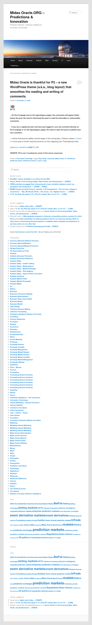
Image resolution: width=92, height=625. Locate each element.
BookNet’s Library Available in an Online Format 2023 (30, 179)
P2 (37, 147)
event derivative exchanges (69, 511)
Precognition (15, 463)
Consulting (14, 316)
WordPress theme (16, 161)
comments (50, 158)
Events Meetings (16, 339)
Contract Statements (17, 319)
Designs (13, 324)
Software (13, 483)
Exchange (13, 342)
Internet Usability (16, 405)
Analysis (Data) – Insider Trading (22, 263)
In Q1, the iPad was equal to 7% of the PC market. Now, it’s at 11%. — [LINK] (38, 194)
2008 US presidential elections (22, 504)
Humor (12, 395)
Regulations (14, 471)
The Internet (14, 491)
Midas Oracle (59, 158)
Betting (12, 289)
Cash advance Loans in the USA (26, 232)
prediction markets (48, 529)
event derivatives (57, 515)
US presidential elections (38, 537)
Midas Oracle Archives (18, 435)
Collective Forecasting (18, 311)
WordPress (24, 147)
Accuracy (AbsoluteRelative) (20, 243)
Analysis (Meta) (15, 284)
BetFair (58, 503)
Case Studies (15, 306)
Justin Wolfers (24, 525)
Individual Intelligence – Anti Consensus (25, 397)
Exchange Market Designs (19, 352)
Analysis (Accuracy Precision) (21, 256)
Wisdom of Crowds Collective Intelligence (25, 493)
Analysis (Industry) (17, 276)
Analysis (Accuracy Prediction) (21, 258)
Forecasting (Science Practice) (21, 375)
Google (34, 520)
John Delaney (14, 525)
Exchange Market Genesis (19, 354)
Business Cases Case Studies (21, 299)
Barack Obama (48, 504)
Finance (13, 370)
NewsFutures (57, 525)
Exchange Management (18, 349)
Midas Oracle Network (18, 438)
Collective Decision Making (20, 309)
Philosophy (14, 458)
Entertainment (15, 332)
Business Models (16, 301)
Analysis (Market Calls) (18, 278)
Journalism (14, 418)
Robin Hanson (65, 534)
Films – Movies (15, 367)
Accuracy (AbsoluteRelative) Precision (24, 246)
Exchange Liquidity (17, 347)
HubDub (41, 520)
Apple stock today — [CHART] (31, 206)
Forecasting (14, 372)
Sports (12, 486)
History (12, 392)
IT (62, 60)
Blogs (44, 158)
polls (11, 530)
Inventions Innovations (18, 408)
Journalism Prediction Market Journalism (25, 420)
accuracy (38, 503)
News (12, 453)
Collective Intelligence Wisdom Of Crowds (25, 314)
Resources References (18, 478)
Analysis (13, 253)
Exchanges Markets (17, 362)
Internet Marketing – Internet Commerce (24, 402)
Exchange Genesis (17, 344)
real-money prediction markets (35, 534)
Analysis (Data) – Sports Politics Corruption (26, 273)
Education (14, 329)
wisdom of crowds (54, 538)
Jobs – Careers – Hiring (18, 413)
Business (13, 291)
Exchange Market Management (21, 359)
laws (32, 524)
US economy (14, 538)
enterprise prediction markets (45, 511)
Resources (14, 476)
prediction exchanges (23, 530)
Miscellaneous (15, 445)
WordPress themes (29, 161)
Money (12, 448)
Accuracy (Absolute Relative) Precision (24, 241)
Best (47, 60)
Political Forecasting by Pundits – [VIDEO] (42, 226)
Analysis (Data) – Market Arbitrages (23, 268)
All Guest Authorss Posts (19, 251)
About (20, 60)
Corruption (14, 321)
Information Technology (24, 158)
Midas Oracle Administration (20, 433)
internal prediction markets (61, 520)
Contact (55, 60)
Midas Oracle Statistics (18, 443)
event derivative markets (28, 515)
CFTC (40, 507)
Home (13, 60)
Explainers (14, 364)
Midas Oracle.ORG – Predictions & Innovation (27, 17)
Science (13, 481)
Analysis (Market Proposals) (20, 281)
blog (40, 158)
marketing (38, 525)
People (12, 456)
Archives (29, 60)
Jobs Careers (15, 415)
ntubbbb (68, 524)
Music (12, 451)
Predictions (14, 65)
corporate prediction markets (21, 511)
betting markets (27, 507)
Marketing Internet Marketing (20, 425)
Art (11, 286)
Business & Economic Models (21, 294)
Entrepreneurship (16, 334)
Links (68, 60)
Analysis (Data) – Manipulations (21, 266)
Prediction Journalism (18, 466)
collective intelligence (66, 508)
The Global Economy (18, 488)
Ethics (12, 337)
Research (13, 473)
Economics (14, 327)
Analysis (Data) (15, 261)
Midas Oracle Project (18, 440)
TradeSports (76, 534)
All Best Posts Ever (17, 248)
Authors (39, 60)
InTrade (76, 520)
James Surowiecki (17, 410)
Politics (13, 461)
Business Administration (19, 296)
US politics (23, 537)
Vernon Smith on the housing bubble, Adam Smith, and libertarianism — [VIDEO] (40, 181)
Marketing (13, 423)
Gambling (13, 390)
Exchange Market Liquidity (20, 357)
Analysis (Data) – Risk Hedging (21, 271)
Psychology (14, 468)
